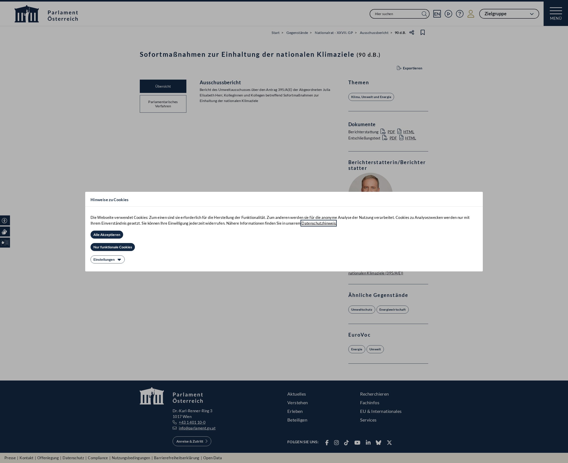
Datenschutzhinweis (319, 223)
